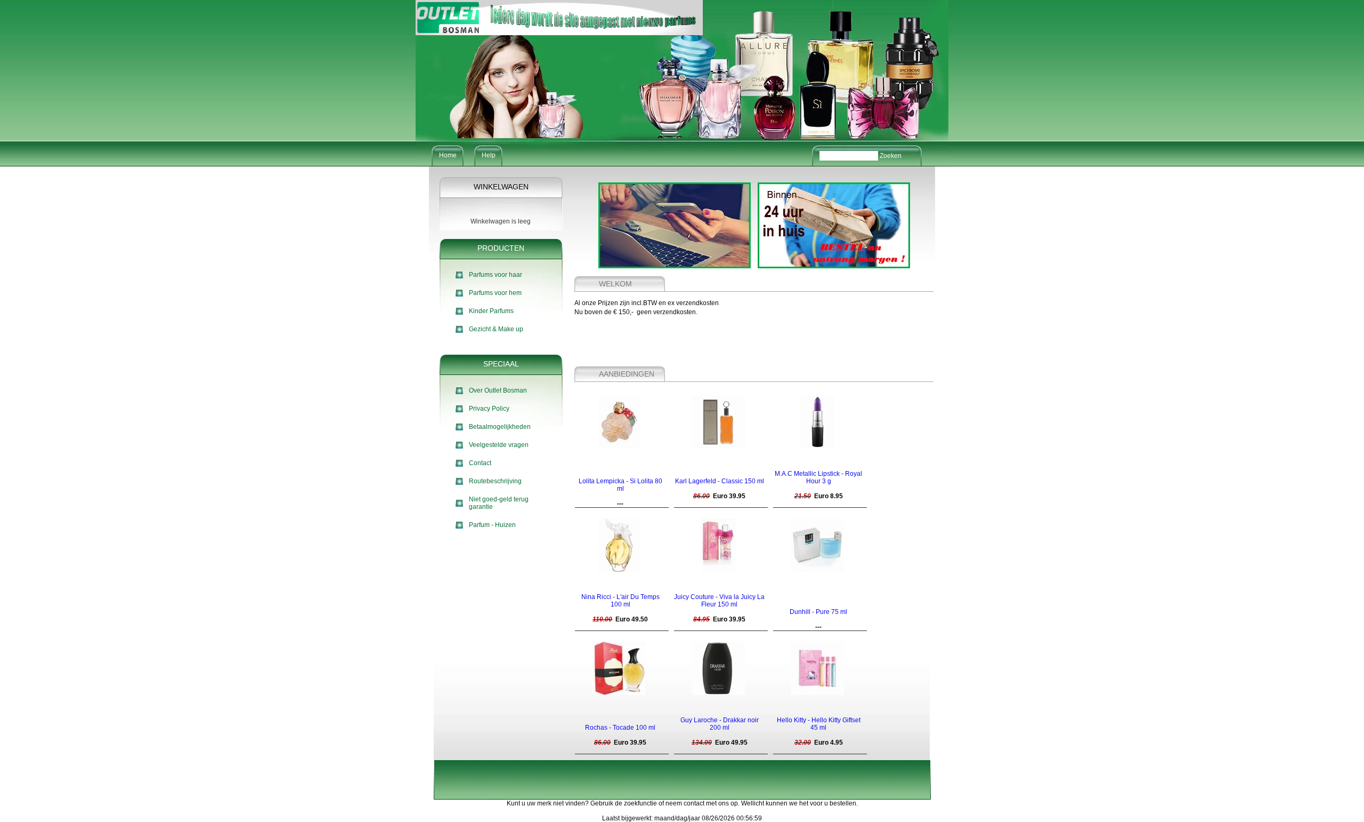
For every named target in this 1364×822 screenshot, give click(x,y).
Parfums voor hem (495, 293)
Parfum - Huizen (492, 525)
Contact (480, 463)
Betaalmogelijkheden (500, 426)
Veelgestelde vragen (499, 445)
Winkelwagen (501, 186)
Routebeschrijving (495, 481)
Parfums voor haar (495, 274)
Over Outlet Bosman (498, 390)
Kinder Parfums (491, 311)
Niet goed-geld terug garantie (499, 503)
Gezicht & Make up (496, 329)
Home (448, 155)
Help (489, 155)
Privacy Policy (489, 408)
